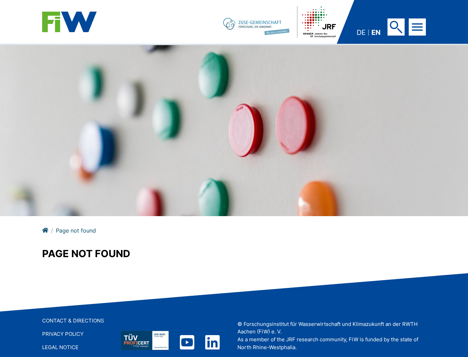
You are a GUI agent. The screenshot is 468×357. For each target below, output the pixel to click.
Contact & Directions (73, 320)
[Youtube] (187, 343)
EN (376, 32)
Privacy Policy (63, 334)
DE (361, 32)
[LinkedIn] (212, 343)
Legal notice (60, 347)
